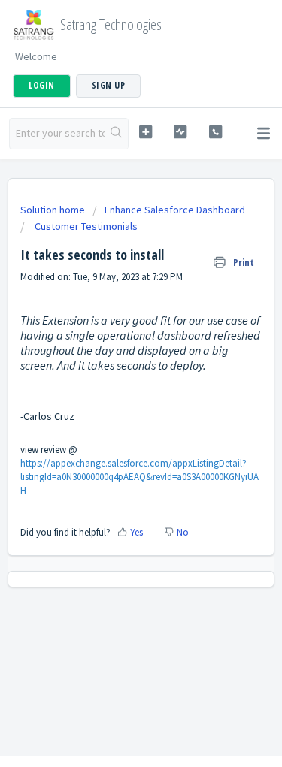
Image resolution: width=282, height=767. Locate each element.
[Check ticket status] (180, 132)
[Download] (114, 373)
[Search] (116, 134)
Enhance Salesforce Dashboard (175, 209)
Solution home (53, 209)
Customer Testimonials (85, 226)
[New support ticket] (145, 132)
